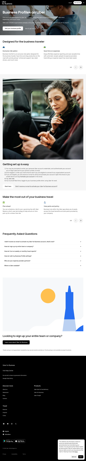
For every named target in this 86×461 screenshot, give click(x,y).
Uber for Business (9, 365)
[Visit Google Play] (8, 441)
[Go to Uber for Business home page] (7, 2)
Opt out (74, 456)
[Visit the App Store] (19, 441)
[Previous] (76, 67)
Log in (70, 2)
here (76, 451)
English (7, 431)
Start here (8, 186)
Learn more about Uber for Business (16, 342)
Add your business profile (13, 28)
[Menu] (83, 2)
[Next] (81, 67)
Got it (80, 456)
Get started (77, 2)
